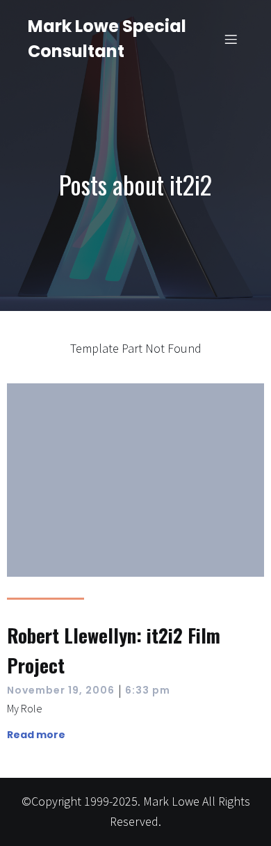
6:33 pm (147, 690)
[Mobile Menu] (231, 39)
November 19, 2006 (61, 690)
